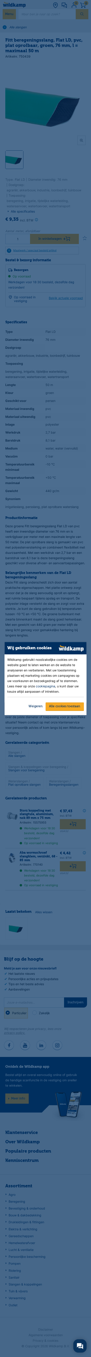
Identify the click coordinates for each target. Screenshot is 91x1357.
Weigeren (35, 706)
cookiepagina (45, 686)
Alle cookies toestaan (64, 706)
